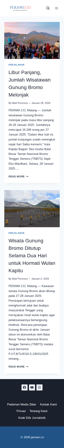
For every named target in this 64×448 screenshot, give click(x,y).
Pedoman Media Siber (21, 404)
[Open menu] (56, 8)
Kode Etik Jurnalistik (32, 418)
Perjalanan (17, 65)
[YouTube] (32, 387)
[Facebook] (25, 387)
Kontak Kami (48, 404)
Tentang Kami (38, 411)
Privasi (21, 411)
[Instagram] (39, 387)
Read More (18, 176)
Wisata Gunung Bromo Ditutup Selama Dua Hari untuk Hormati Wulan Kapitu (32, 255)
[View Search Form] (48, 8)
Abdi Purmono (20, 103)
